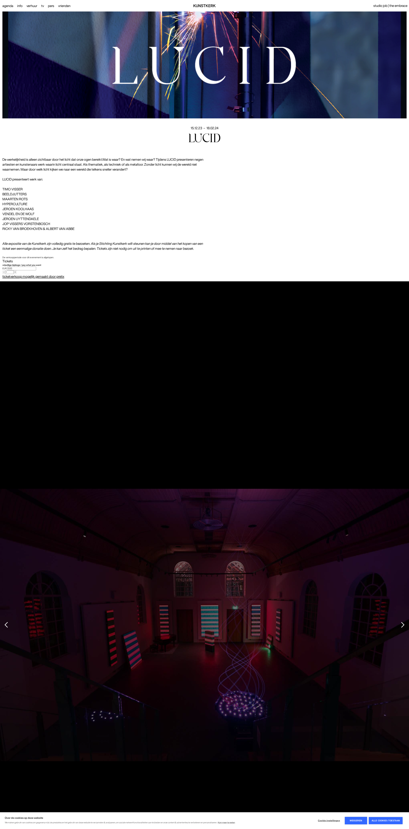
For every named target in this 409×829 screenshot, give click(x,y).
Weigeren (356, 820)
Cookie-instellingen (329, 820)
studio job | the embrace (390, 5)
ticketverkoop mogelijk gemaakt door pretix (33, 276)
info (20, 6)
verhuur (32, 6)
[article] (204, 267)
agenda (7, 6)
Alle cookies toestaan (386, 820)
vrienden (64, 6)
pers (51, 6)
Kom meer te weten (226, 822)
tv (42, 6)
